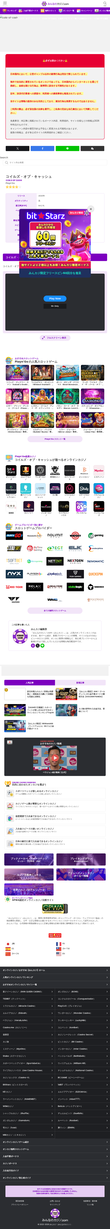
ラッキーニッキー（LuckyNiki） (72, 1020)
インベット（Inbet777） (69, 1099)
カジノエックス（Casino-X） (17, 1077)
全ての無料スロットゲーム (55, 610)
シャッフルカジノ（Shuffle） (16, 1113)
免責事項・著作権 (90, 1201)
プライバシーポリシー (19, 1204)
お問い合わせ (55, 1201)
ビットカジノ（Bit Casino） (71, 1041)
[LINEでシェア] (67, 148)
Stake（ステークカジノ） (15, 1056)
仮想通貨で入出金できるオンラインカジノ (35, 816)
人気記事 (30, 682)
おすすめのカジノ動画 (51, 742)
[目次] (104, 1214)
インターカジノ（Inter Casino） (73, 1048)
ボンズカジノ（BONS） (68, 991)
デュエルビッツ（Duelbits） (71, 1113)
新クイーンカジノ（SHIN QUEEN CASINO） (23, 991)
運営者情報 (19, 1201)
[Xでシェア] (17, 148)
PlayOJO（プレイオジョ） (70, 1005)
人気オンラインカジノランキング (18, 977)
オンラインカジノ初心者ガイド (17, 1177)
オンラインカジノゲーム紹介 (16, 1142)
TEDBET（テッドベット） (14, 998)
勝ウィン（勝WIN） (67, 1127)
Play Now (55, 298)
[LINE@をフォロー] (42, 646)
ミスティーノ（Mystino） (15, 1048)
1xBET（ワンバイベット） (69, 1084)
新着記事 (80, 682)
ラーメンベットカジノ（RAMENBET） (20, 1099)
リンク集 (90, 1204)
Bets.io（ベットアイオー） (70, 1106)
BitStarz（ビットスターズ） (16, 1084)
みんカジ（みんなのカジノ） (55, 3)
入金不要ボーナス (11, 1156)
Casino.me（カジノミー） (15, 1027)
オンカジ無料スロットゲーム (16, 1149)
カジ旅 (6, 1041)
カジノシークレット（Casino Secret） (76, 1034)
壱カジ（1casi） (10, 1127)
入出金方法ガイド (11, 1170)
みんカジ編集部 (39, 629)
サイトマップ (55, 1204)
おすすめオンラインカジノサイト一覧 (20, 984)
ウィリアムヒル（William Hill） (72, 1063)
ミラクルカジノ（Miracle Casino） (19, 1005)
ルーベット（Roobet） (69, 1120)
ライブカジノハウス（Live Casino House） (23, 1070)
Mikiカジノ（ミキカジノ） (15, 1134)
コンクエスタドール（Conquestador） (76, 998)
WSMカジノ (8, 1106)
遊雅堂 (6, 1034)
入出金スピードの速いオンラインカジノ (34, 828)
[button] (92, 148)
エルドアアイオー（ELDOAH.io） (73, 1091)
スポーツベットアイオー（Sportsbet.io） (22, 1063)
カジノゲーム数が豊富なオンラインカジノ (35, 803)
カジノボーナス (10, 1163)
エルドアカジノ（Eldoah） (15, 1013)
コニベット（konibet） (69, 1027)
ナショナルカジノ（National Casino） (76, 1070)
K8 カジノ (7, 1091)
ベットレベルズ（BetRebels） (72, 1056)
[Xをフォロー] (38, 646)
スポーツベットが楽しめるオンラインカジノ (36, 791)
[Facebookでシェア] (42, 148)
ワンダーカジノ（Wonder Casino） (75, 1013)
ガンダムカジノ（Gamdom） (17, 1120)
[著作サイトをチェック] (33, 646)
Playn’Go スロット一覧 (55, 439)
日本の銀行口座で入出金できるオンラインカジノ (39, 841)
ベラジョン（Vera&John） (16, 1020)
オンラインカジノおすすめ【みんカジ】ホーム (24, 970)
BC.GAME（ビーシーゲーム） (71, 1077)
